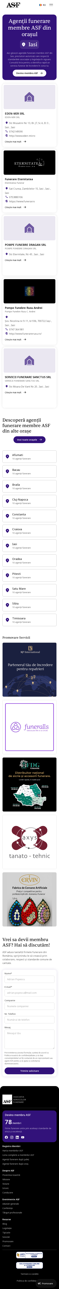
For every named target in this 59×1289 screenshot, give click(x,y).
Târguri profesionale (12, 1212)
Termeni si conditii (29, 1273)
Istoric (5, 1188)
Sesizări (6, 1237)
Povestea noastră (11, 1175)
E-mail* (8, 986)
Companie (10, 1000)
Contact (6, 1245)
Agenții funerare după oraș (15, 1163)
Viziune (5, 1183)
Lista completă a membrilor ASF (18, 1155)
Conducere (7, 1192)
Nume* (8, 973)
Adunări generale (10, 1203)
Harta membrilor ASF (12, 1150)
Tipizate (6, 1232)
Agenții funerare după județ (15, 1159)
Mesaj (8, 1027)
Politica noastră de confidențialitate (20, 1055)
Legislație (7, 1228)
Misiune (6, 1179)
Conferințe (7, 1208)
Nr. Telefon (10, 1013)
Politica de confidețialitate (29, 1280)
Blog (4, 1223)
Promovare (7, 1241)
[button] (42, 5)
